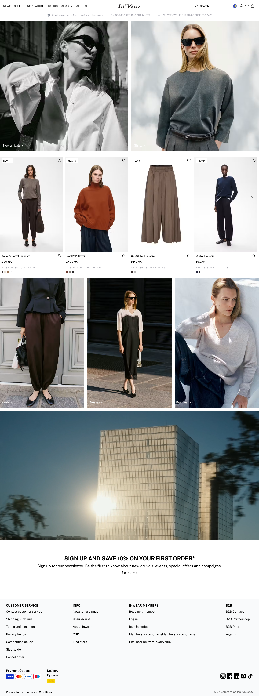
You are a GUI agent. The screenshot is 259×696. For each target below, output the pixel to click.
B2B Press (233, 627)
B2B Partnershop (238, 619)
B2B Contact (235, 611)
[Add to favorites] (60, 161)
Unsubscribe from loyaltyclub (150, 642)
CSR (76, 634)
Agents (231, 634)
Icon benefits (138, 627)
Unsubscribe (81, 619)
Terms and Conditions (39, 692)
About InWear (82, 627)
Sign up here (129, 572)
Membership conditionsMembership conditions (162, 634)
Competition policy (19, 642)
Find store (80, 642)
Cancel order (15, 657)
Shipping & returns (19, 619)
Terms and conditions (21, 627)
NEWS (7, 6)
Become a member (142, 611)
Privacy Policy (16, 634)
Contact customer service (24, 611)
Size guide (13, 649)
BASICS (53, 6)
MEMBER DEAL (70, 6)
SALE (86, 6)
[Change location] (235, 6)
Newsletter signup (85, 611)
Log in (133, 619)
